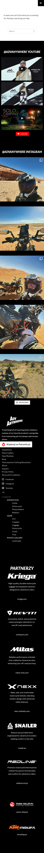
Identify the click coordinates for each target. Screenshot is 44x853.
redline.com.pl (22, 783)
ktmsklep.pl (22, 834)
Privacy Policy (8, 471)
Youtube (9, 488)
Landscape (16, 541)
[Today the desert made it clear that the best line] (22, 179)
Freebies (15, 522)
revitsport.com (22, 634)
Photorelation (18, 509)
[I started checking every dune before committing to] (22, 376)
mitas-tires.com (22, 672)
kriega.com (22, 599)
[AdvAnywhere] (9, 5)
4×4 (13, 519)
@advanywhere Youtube (22, 52)
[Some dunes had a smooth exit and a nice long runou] (22, 228)
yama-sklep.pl (22, 812)
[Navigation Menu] (41, 3)
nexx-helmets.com (22, 711)
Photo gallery (14, 538)
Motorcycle (17, 506)
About (4, 465)
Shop (4, 459)
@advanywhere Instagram (22, 152)
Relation (15, 512)
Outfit (14, 531)
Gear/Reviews (8, 456)
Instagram (10, 483)
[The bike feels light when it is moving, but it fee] (22, 278)
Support (5, 468)
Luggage (15, 525)
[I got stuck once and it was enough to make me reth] (22, 327)
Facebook (10, 479)
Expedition (13, 500)
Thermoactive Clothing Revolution (16, 462)
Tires (14, 534)
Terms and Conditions (11, 475)
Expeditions (7, 449)
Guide (14, 503)
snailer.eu (22, 748)
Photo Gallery (8, 453)
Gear (9, 516)
